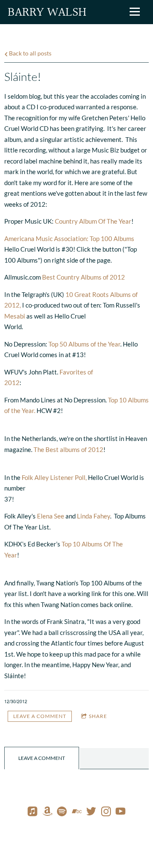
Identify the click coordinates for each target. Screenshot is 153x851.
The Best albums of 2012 (68, 449)
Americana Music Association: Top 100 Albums (69, 238)
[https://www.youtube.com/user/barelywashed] (120, 813)
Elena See (50, 516)
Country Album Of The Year (93, 221)
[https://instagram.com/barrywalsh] (106, 813)
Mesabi (14, 316)
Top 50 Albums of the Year (84, 344)
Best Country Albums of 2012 (83, 277)
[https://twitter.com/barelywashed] (91, 813)
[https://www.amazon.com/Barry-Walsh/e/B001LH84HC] (47, 813)
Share (98, 716)
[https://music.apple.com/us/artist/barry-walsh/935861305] (32, 813)
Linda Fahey (93, 516)
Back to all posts (29, 53)
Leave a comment (39, 716)
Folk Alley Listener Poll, (54, 477)
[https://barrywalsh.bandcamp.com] (77, 813)
